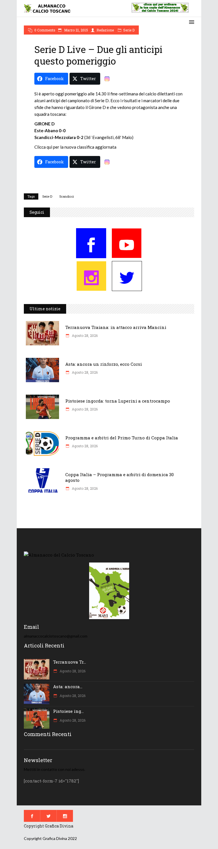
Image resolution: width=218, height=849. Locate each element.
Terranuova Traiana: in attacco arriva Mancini (115, 327)
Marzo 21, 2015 (75, 30)
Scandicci (66, 196)
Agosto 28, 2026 (84, 335)
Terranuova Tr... (69, 662)
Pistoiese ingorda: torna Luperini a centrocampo (117, 401)
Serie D (129, 30)
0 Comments (44, 30)
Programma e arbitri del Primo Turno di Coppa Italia (121, 437)
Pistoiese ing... (68, 711)
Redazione (105, 30)
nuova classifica (79, 146)
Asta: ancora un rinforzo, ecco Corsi (103, 364)
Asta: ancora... (67, 686)
